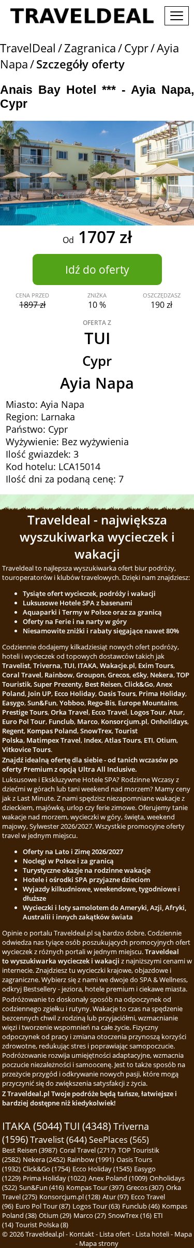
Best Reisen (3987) (29, 1150)
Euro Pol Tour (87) (43, 1206)
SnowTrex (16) (130, 1215)
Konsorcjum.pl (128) (69, 1196)
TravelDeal (28, 48)
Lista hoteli (152, 1234)
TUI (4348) (87, 1126)
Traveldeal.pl (44, 1234)
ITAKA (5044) (32, 1126)
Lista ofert (114, 1234)
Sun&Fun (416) (41, 1187)
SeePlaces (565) (119, 1139)
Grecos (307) (145, 1187)
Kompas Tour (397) (95, 1187)
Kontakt (81, 1234)
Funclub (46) (141, 1206)
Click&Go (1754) (46, 1168)
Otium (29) (55, 1215)
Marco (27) (89, 1215)
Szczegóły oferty (80, 64)
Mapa (183, 1234)
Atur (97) (115, 1196)
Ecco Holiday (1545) (102, 1168)
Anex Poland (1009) (117, 1178)
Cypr (136, 48)
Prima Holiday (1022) (54, 1178)
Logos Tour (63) (96, 1206)
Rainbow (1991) (90, 1159)
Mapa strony (98, 1243)
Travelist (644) (58, 1139)
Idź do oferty (97, 269)
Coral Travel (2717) (87, 1150)
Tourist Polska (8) (42, 1224)
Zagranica (90, 48)
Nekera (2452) (44, 1159)
